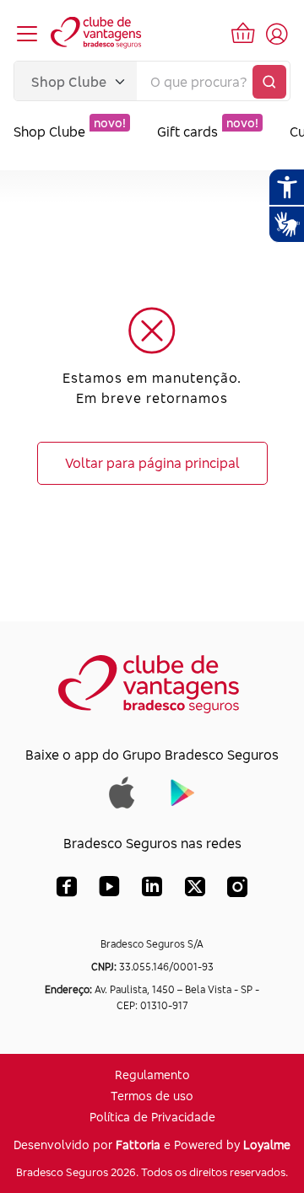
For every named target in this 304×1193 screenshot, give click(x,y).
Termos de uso (152, 1095)
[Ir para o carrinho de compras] (243, 33)
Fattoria (138, 1144)
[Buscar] (269, 82)
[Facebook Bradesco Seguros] (67, 890)
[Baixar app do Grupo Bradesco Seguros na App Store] (122, 790)
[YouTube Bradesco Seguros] (109, 890)
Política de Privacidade (152, 1117)
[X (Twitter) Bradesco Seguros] (195, 890)
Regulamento (152, 1074)
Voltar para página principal (152, 462)
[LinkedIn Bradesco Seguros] (152, 890)
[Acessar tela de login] (276, 33)
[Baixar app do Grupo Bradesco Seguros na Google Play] (183, 790)
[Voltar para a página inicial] (97, 34)
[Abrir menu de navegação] (27, 33)
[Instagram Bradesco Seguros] (237, 890)
